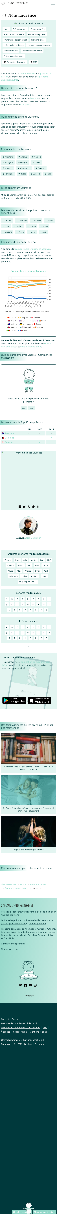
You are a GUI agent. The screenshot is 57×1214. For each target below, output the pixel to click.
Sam (37, 565)
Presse (15, 1019)
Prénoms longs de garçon (39, 45)
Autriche (51, 928)
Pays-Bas (32, 935)
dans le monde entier (30, 346)
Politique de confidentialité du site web (20, 1027)
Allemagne (30, 928)
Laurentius (25, 104)
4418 (34, 62)
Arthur (19, 226)
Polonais (41, 168)
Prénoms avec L (20, 29)
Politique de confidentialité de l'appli (19, 1023)
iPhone (15, 914)
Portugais (8, 174)
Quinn (45, 565)
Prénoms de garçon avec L (15, 40)
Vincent (8, 232)
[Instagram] (35, 985)
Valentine (13, 576)
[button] (5, 478)
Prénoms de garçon (36, 34)
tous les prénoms (37, 923)
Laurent (34, 98)
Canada (21, 932)
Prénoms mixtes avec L (32, 50)
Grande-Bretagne (10, 935)
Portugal (42, 935)
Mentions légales (38, 1031)
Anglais (23, 157)
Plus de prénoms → (28, 581)
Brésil (13, 932)
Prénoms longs (37, 40)
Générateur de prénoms (13, 943)
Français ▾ (29, 995)
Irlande (23, 935)
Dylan (37, 571)
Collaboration (20, 1031)
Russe (23, 174)
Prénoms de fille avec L (14, 34)
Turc (49, 174)
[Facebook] (25, 985)
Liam (33, 232)
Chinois (37, 157)
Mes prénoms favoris (43, 1212)
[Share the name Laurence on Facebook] (19, 506)
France (47, 343)
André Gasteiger (32, 537)
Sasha (20, 565)
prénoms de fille (32, 920)
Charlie (8, 220)
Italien (37, 162)
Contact (5, 1019)
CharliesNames (8, 884)
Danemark (31, 932)
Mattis (33, 560)
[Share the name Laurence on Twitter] (24, 506)
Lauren (33, 226)
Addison (34, 576)
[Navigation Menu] (53, 3)
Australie (41, 928)
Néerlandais (24, 168)
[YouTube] (30, 985)
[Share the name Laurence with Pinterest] (33, 506)
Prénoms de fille (38, 29)
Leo (41, 560)
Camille (37, 220)
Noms (6, 29)
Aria (25, 560)
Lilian (45, 226)
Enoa (44, 576)
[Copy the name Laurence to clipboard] (38, 506)
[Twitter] (20, 985)
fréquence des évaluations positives (32, 248)
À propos (5, 1031)
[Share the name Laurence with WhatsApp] (28, 506)
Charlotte (23, 220)
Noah (21, 232)
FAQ (45, 1027)
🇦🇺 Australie (8, 433)
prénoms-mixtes (17, 923)
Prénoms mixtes (11, 50)
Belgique (5, 346)
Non (31, 408)
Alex (44, 232)
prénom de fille (27, 73)
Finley (24, 576)
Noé (49, 560)
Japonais (8, 168)
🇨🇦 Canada (7, 442)
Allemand (8, 157)
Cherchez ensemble (22, 1212)
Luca (7, 226)
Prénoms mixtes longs (13, 56)
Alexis (10, 571)
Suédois (36, 174)
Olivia (50, 220)
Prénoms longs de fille (14, 45)
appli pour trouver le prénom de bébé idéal (28, 911)
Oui (23, 408)
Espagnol (8, 162)
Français (24, 162)
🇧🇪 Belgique (8, 437)
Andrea (28, 571)
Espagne (42, 932)
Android (5, 914)
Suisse (14, 346)
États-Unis (9, 938)
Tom (29, 565)
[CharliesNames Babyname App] (15, 3)
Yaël (46, 571)
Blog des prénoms (10, 949)
